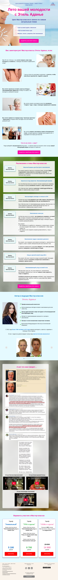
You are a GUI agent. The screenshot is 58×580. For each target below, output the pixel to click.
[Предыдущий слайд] (6, 347)
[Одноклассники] (45, 567)
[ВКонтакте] (43, 567)
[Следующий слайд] (52, 347)
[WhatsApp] (50, 567)
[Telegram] (46, 567)
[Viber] (48, 567)
